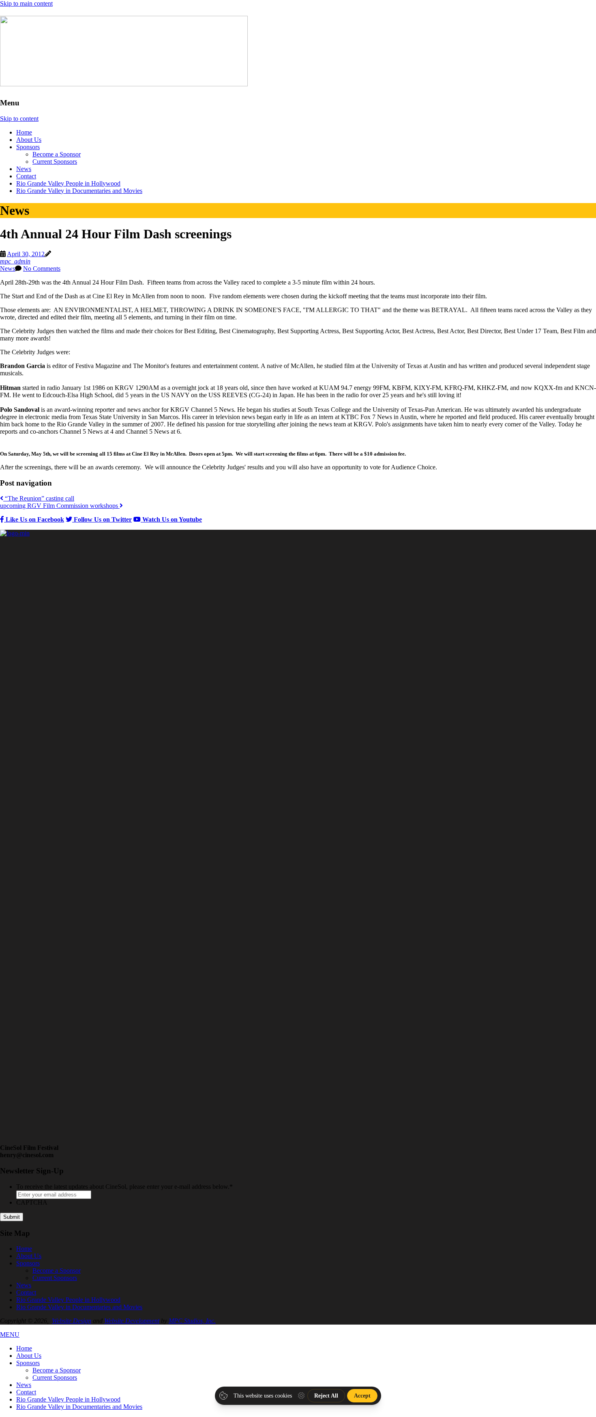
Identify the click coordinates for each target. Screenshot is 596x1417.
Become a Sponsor (56, 154)
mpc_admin (15, 261)
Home (24, 132)
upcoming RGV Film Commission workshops (60, 505)
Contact (26, 176)
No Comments (41, 268)
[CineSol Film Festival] (124, 82)
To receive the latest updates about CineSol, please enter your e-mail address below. (124, 1186)
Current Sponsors (54, 161)
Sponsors (28, 146)
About (28, 139)
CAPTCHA (31, 1202)
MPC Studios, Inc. (192, 1320)
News (23, 168)
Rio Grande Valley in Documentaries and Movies (79, 190)
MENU (9, 1334)
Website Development (131, 1320)
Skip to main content (26, 3)
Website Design (71, 1320)
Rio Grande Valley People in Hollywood (68, 183)
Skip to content (19, 118)
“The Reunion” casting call (38, 498)
